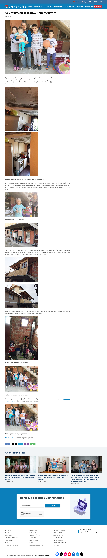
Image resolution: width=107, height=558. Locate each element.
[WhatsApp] (32, 444)
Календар (80, 6)
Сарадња (8, 542)
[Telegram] (20, 444)
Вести (30, 6)
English (86, 1)
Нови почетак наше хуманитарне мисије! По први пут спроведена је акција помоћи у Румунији (53, 477)
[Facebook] (7, 444)
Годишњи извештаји (36, 545)
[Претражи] (101, 1)
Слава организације (11, 545)
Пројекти (48, 6)
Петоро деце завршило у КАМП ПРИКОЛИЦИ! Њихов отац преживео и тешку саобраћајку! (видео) (20, 477)
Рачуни (31, 542)
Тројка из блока (34, 535)
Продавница (89, 6)
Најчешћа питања (59, 537)
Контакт (56, 545)
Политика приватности (61, 542)
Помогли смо (69, 6)
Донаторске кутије (11, 537)
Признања (8, 535)
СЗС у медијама (10, 540)
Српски (77, 1)
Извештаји (58, 6)
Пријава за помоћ (59, 530)
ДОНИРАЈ (98, 6)
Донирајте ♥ (9, 530)
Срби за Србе (38, 6)
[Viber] (26, 444)
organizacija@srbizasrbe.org (88, 532)
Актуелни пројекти (60, 535)
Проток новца (33, 540)
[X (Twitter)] (14, 444)
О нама (7, 532)
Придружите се (58, 540)
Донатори (32, 537)
